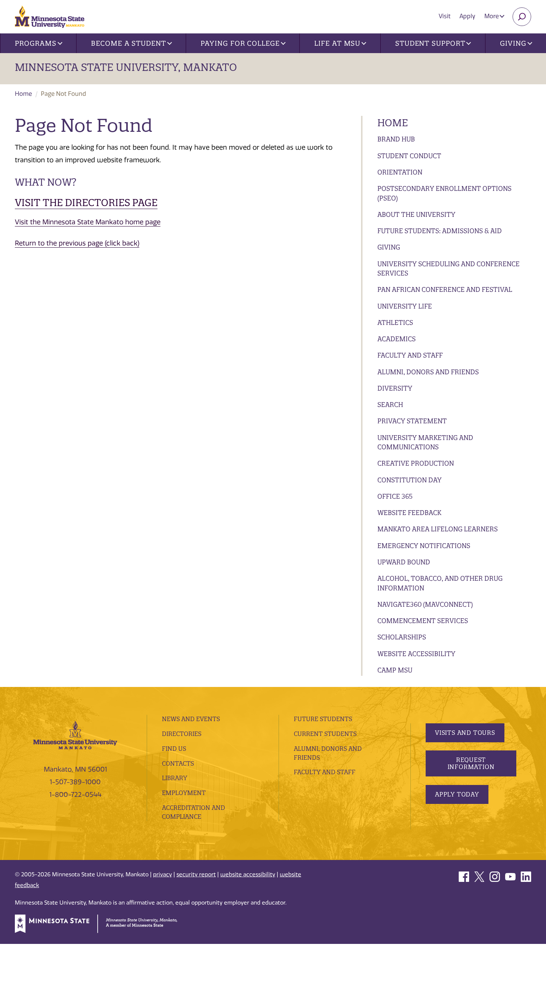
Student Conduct (409, 156)
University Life (404, 306)
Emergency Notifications (423, 546)
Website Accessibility (416, 654)
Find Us (174, 748)
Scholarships (401, 637)
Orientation (399, 172)
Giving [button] (513, 43)
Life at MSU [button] (337, 43)
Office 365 (395, 496)
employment (184, 792)
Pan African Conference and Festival (444, 289)
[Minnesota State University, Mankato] (75, 734)
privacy (162, 874)
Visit (445, 16)
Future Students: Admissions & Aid (439, 231)
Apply (467, 16)
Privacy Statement (412, 421)
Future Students (323, 719)
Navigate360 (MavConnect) (425, 604)
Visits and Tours (465, 732)
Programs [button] (35, 43)
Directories (181, 733)
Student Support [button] (430, 43)
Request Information (471, 763)
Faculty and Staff (410, 355)
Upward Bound (403, 562)
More (492, 16)
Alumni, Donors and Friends (428, 372)
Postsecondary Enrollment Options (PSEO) (444, 193)
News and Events (191, 719)
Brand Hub (396, 139)
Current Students (325, 733)
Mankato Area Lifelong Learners (437, 529)
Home (23, 93)
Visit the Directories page (86, 202)
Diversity (394, 388)
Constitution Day (409, 480)
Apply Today (457, 794)
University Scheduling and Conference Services (448, 268)
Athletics (395, 322)
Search (390, 404)
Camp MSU (394, 670)
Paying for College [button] (240, 43)
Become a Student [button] (128, 43)
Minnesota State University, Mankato (126, 67)
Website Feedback (409, 513)
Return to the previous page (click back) (77, 243)
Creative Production (415, 463)
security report (196, 874)
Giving (388, 247)
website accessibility (247, 874)
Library (174, 778)
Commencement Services (422, 621)
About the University (416, 214)
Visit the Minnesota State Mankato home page (87, 222)
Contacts (178, 763)
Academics (396, 339)
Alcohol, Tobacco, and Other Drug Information (440, 583)
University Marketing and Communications (425, 442)
